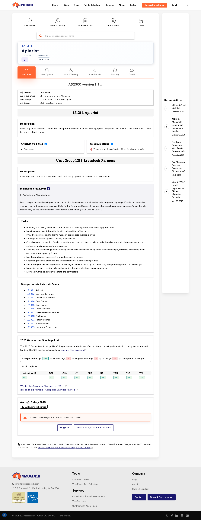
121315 (30, 305)
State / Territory (57, 25)
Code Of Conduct (140, 489)
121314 (30, 301)
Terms (60, 516)
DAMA (141, 25)
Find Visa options (80, 479)
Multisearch (30, 25)
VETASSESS (44, 59)
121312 (30, 293)
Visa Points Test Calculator (85, 484)
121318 (30, 316)
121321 (30, 319)
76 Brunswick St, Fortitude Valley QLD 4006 (37, 488)
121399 (30, 327)
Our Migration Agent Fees (84, 506)
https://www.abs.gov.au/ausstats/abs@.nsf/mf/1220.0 (64, 447)
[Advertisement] (172, 54)
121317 (30, 312)
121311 (30, 290)
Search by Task (85, 25)
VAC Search (113, 25)
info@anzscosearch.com (27, 483)
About (135, 484)
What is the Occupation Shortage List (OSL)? (42, 386)
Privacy (67, 516)
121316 (30, 308)
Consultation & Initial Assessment (88, 496)
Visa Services (79, 501)
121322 (30, 323)
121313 (30, 297)
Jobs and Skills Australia (72, 350)
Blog (134, 479)
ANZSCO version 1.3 (83, 84)
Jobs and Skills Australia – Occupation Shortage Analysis (47, 389)
